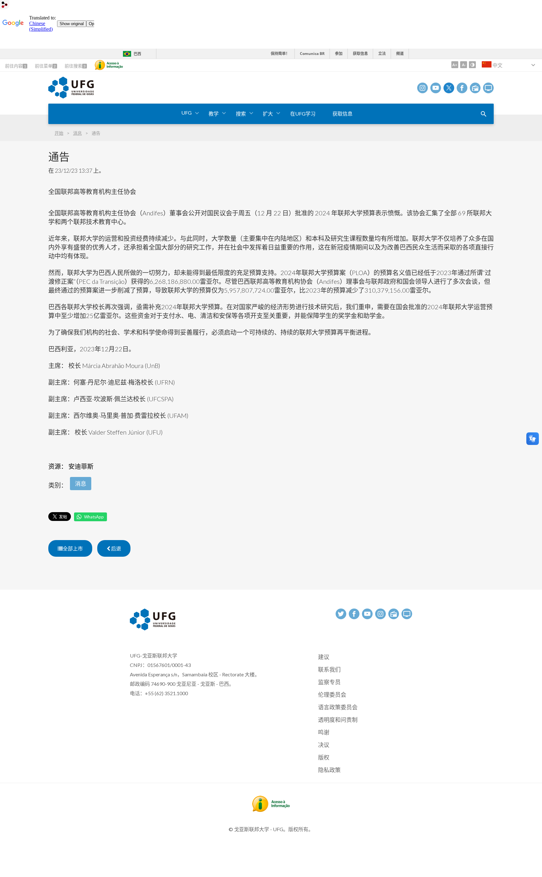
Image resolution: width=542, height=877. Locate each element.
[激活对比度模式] (472, 64)
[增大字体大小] (454, 64)
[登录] (4, 5)
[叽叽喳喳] (449, 88)
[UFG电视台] (488, 88)
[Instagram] (422, 88)
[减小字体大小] (463, 64)
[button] (187, 113)
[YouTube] (435, 88)
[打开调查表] (483, 114)
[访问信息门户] (271, 809)
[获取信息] (109, 65)
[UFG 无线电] (475, 88)
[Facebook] (462, 88)
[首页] (71, 96)
